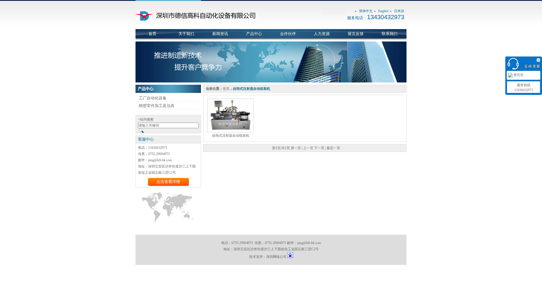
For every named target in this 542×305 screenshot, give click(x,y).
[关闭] (539, 59)
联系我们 (389, 34)
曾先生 (518, 75)
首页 (152, 34)
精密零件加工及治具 (156, 106)
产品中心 (254, 34)
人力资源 (322, 34)
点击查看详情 (168, 182)
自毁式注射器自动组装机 (230, 136)
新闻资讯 (220, 34)
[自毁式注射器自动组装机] (230, 115)
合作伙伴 (288, 34)
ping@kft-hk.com (309, 243)
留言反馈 (356, 34)
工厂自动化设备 (153, 98)
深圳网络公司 (276, 257)
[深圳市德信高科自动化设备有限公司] (199, 28)
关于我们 (186, 34)
